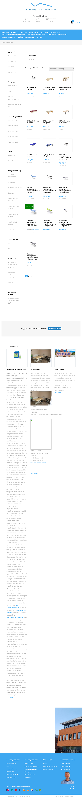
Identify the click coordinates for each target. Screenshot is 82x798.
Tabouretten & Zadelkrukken (57, 35)
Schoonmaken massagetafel (16, 370)
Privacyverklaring (47, 455)
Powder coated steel (15, 104)
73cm (10, 283)
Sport (10, 67)
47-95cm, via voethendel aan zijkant (13, 264)
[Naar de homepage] (41, 8)
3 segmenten (12, 126)
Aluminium (11, 86)
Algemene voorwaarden (49, 452)
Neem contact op (55, 329)
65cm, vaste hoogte (14, 187)
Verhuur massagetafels (26, 37)
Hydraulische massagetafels (50, 32)
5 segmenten (12, 137)
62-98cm (11, 182)
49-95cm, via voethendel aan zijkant (13, 275)
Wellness (11, 72)
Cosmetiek (11, 56)
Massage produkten (8, 37)
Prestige (10, 155)
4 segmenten (12, 131)
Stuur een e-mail (15, 303)
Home (3, 42)
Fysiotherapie (12, 61)
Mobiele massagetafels (9, 32)
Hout (9, 91)
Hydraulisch (12, 230)
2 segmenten (12, 120)
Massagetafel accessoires (36, 35)
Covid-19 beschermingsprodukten (13, 35)
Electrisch (11, 193)
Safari (10, 161)
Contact (39, 37)
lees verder (10, 383)
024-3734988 (14, 300)
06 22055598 (14, 298)
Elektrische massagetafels (29, 32)
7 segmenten (12, 142)
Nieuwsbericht (59, 370)
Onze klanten (35, 370)
